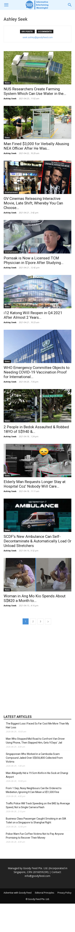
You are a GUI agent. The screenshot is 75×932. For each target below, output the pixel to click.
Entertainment (11, 192)
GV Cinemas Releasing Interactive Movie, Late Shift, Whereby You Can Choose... (33, 203)
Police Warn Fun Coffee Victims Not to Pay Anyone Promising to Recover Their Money (35, 835)
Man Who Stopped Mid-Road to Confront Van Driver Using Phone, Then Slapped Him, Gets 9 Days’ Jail (35, 740)
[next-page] (48, 621)
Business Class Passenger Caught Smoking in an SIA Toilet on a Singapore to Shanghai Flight (36, 820)
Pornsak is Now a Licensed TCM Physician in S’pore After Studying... (34, 260)
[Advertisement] (37, 669)
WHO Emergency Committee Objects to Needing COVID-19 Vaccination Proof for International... (37, 372)
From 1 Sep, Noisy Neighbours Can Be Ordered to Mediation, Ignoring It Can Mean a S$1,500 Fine (34, 790)
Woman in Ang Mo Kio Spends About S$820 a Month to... (35, 598)
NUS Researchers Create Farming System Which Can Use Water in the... (35, 91)
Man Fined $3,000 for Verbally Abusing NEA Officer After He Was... (36, 146)
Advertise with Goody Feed (17, 892)
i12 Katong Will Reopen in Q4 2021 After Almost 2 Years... (33, 315)
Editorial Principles (44, 892)
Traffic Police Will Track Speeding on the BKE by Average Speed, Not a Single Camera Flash (38, 805)
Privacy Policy (64, 892)
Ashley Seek (10, 98)
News (7, 83)
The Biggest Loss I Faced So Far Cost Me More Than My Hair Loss (37, 725)
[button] (6, 5)
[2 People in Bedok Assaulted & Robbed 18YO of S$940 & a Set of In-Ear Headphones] (37, 405)
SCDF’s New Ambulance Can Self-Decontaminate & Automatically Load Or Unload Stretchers (37, 541)
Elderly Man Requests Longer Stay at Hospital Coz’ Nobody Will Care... (35, 484)
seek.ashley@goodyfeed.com (38, 37)
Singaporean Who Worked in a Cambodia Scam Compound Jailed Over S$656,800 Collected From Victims (34, 757)
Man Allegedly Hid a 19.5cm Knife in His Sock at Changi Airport (37, 775)
